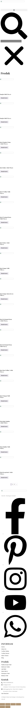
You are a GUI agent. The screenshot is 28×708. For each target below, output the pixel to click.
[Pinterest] (15, 565)
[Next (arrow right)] (7, 707)
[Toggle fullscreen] (7, 704)
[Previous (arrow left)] (2, 707)
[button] (14, 10)
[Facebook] (15, 534)
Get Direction (5, 693)
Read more (4, 98)
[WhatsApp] (15, 639)
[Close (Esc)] (18, 704)
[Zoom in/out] (2, 704)
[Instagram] (15, 591)
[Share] (13, 704)
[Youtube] (15, 612)
